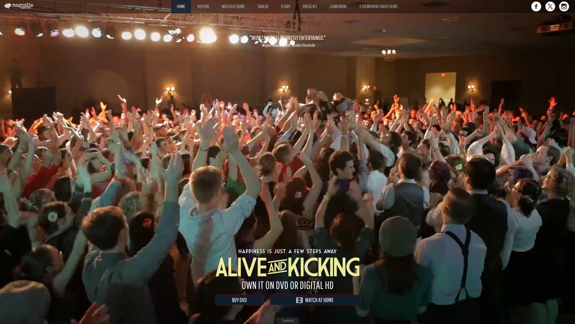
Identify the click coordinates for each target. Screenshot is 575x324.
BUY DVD (239, 299)
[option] (287, 41)
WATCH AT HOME (318, 299)
